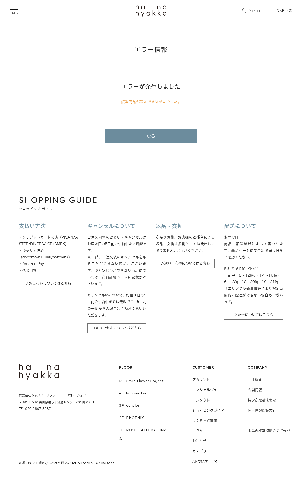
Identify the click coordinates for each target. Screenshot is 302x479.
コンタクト (201, 400)
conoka (129, 405)
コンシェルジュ (204, 390)
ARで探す (200, 461)
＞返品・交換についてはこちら (185, 263)
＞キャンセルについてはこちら (116, 328)
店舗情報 (255, 390)
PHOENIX (131, 417)
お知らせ (199, 441)
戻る (151, 136)
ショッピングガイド (208, 410)
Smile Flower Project (141, 380)
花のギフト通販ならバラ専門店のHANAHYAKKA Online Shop (68, 463)
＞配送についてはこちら (253, 314)
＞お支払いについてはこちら (48, 283)
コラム (197, 430)
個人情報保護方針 (262, 410)
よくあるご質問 (204, 420)
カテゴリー (201, 451)
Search (258, 10)
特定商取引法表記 (262, 400)
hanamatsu (132, 393)
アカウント (201, 379)
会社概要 (255, 379)
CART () (285, 10)
